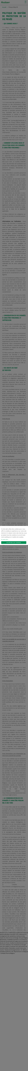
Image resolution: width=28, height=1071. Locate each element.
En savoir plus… (5, 539)
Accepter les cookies (14, 542)
